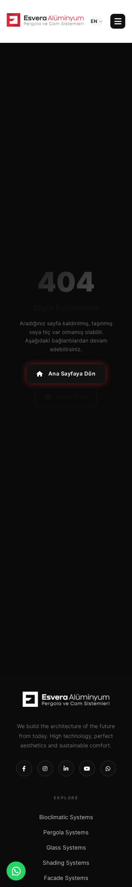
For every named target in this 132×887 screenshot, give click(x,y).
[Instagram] (45, 768)
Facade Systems (66, 878)
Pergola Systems (66, 832)
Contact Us (71, 396)
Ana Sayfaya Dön (72, 373)
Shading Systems (66, 862)
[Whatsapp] (108, 768)
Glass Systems (66, 847)
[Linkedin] (66, 768)
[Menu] (117, 21)
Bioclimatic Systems (66, 817)
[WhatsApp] (16, 871)
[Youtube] (87, 768)
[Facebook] (24, 768)
